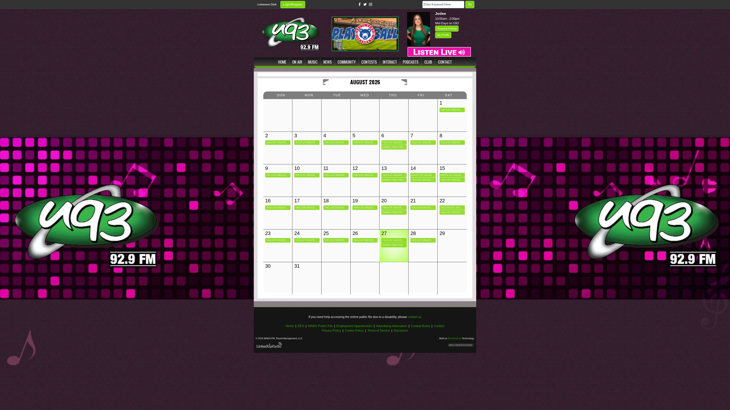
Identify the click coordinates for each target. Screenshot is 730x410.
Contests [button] (369, 62)
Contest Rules (420, 326)
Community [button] (347, 62)
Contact (439, 326)
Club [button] (428, 62)
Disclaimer (401, 330)
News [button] (327, 62)
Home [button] (282, 62)
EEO (301, 326)
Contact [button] (445, 62)
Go (470, 4)
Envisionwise (454, 338)
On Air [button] (297, 62)
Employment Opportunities (354, 326)
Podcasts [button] (410, 62)
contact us (414, 317)
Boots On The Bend (423, 175)
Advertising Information (391, 326)
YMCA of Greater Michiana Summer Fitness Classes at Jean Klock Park (452, 110)
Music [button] (312, 62)
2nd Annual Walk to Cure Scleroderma (452, 207)
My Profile (443, 34)
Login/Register (293, 4)
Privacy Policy (331, 330)
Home (290, 326)
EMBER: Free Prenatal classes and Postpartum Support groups (394, 147)
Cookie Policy (354, 330)
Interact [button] (390, 62)
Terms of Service (378, 330)
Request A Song (446, 28)
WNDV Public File (320, 326)
